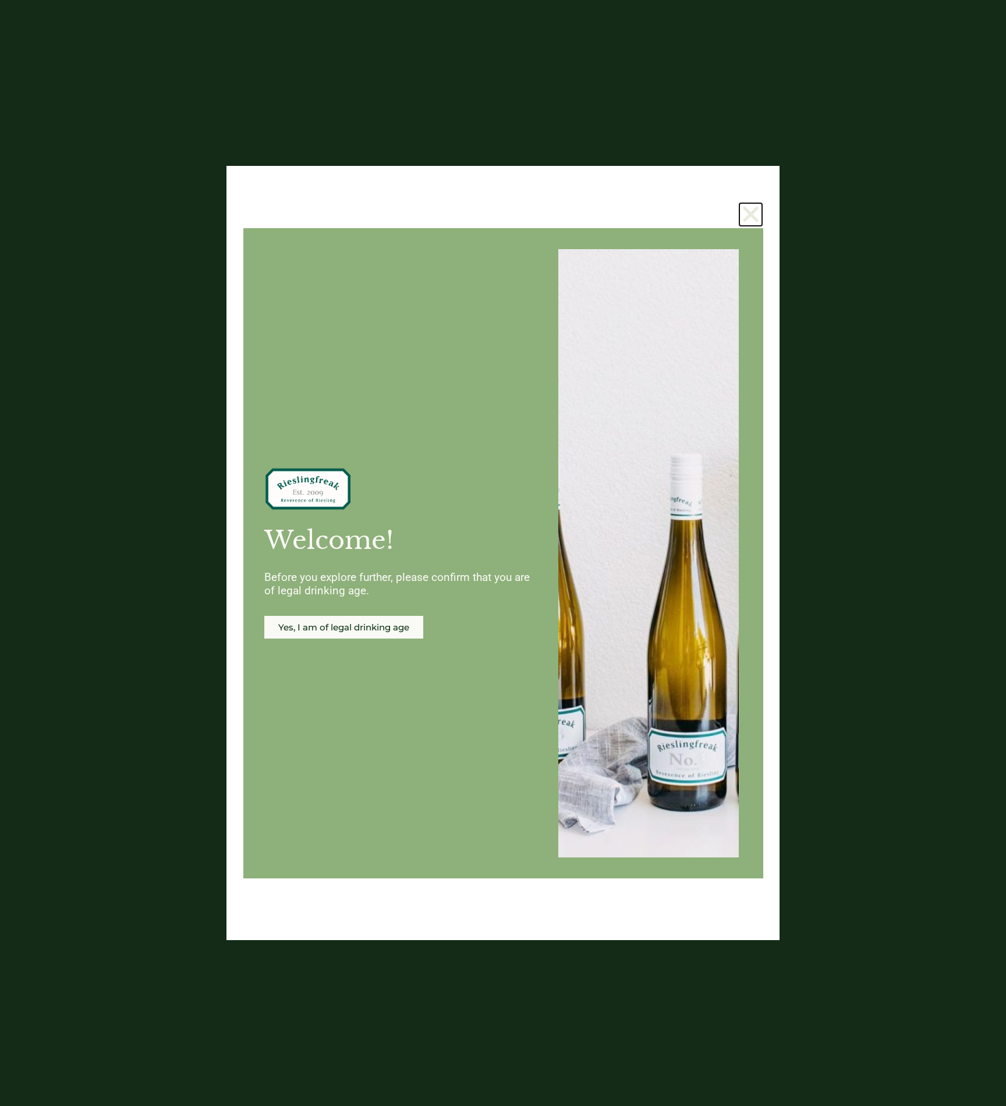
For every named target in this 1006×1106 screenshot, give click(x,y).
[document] (503, 553)
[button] (750, 214)
